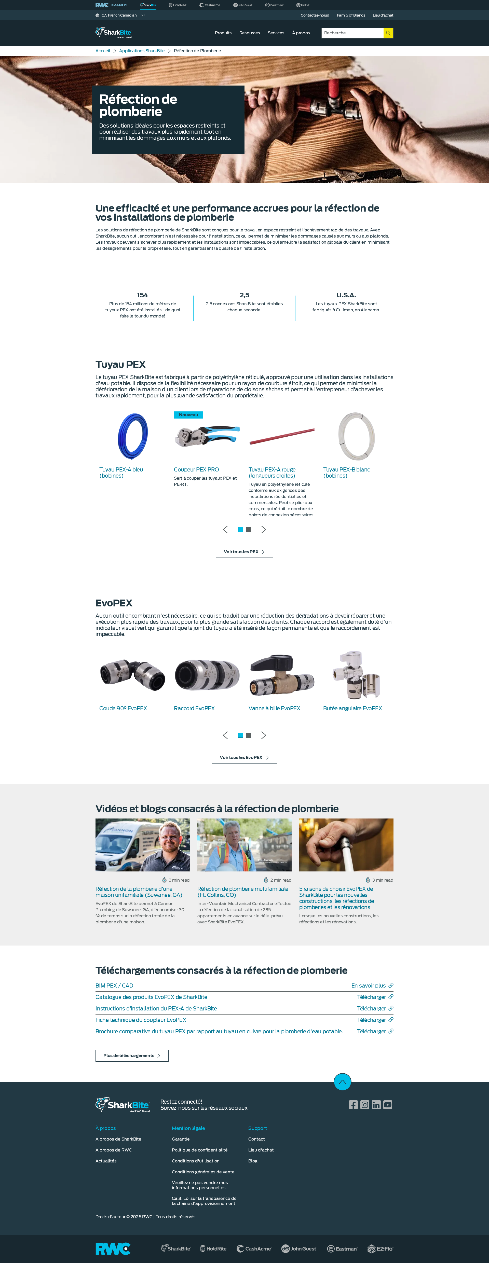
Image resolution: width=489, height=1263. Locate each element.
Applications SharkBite (142, 50)
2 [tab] (248, 529)
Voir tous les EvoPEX (241, 757)
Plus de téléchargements (128, 1055)
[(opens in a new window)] (178, 5)
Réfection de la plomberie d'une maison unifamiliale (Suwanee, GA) (139, 892)
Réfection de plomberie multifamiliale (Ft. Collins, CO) (242, 892)
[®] (148, 5)
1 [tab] (240, 529)
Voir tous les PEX (241, 551)
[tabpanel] (133, 445)
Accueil (103, 50)
